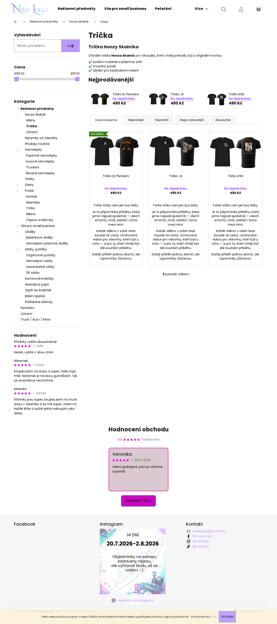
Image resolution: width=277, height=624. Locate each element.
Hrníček (31, 196)
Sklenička (33, 202)
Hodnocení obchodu (138, 429)
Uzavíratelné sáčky (40, 267)
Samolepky (33, 149)
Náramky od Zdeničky (41, 138)
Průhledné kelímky (39, 302)
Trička (31, 126)
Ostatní (32, 132)
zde (213, 617)
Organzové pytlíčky (40, 255)
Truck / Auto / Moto (36, 319)
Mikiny (30, 120)
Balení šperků (35, 296)
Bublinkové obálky (39, 237)
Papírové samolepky (41, 155)
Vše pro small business (38, 226)
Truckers (32, 167)
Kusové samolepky (40, 161)
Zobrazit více (138, 500)
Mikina (30, 214)
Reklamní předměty (37, 108)
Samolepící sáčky (39, 261)
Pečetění (27, 308)
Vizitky (29, 179)
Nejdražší (162, 120)
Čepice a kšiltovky (39, 220)
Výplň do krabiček (38, 290)
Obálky (30, 232)
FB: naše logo (202, 536)
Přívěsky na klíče (37, 144)
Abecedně (223, 120)
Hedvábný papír (37, 284)
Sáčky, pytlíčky (36, 249)
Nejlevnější (136, 120)
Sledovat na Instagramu (136, 600)
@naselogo (201, 541)
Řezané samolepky (40, 173)
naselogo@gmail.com (209, 531)
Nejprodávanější (192, 120)
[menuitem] (76, 8)
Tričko (30, 208)
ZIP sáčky (33, 272)
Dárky (29, 185)
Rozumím (227, 617)
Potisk (29, 190)
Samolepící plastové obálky (47, 243)
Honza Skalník (35, 114)
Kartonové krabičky (39, 278)
